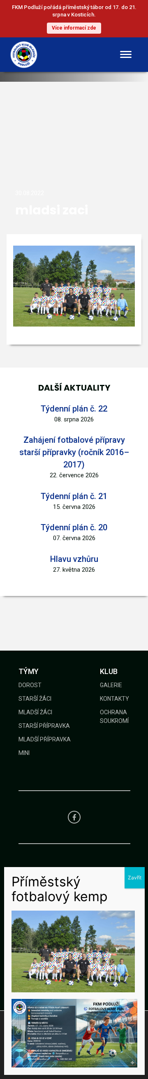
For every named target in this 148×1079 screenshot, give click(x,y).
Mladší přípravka (44, 739)
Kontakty (114, 698)
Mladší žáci (35, 712)
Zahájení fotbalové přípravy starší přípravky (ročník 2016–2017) (74, 452)
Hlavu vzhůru (74, 559)
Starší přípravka (44, 725)
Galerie (111, 685)
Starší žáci (34, 698)
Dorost (30, 685)
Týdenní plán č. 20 (74, 527)
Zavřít (134, 877)
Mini (24, 753)
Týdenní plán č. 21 (74, 496)
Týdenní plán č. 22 (74, 409)
